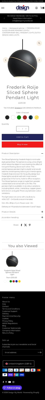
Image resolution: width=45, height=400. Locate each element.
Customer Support (9, 311)
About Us (6, 302)
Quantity (5, 124)
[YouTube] (9, 382)
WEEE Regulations (9, 323)
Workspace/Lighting (16, 28)
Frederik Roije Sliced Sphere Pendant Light (12, 272)
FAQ (4, 304)
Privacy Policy (7, 321)
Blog (4, 326)
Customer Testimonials (11, 328)
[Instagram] (13, 382)
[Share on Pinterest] (30, 225)
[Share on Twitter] (26, 225)
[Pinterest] (6, 382)
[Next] (40, 18)
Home (4, 28)
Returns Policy (8, 333)
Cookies (5, 318)
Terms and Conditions (11, 309)
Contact (5, 306)
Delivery (5, 314)
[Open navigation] (3, 8)
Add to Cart (22, 137)
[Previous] (4, 18)
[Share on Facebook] (21, 225)
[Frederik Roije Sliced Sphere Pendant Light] (12, 259)
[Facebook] (3, 382)
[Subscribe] (39, 352)
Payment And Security (11, 316)
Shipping (18, 108)
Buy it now (22, 144)
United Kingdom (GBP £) (20, 363)
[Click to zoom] (39, 43)
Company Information (11, 330)
